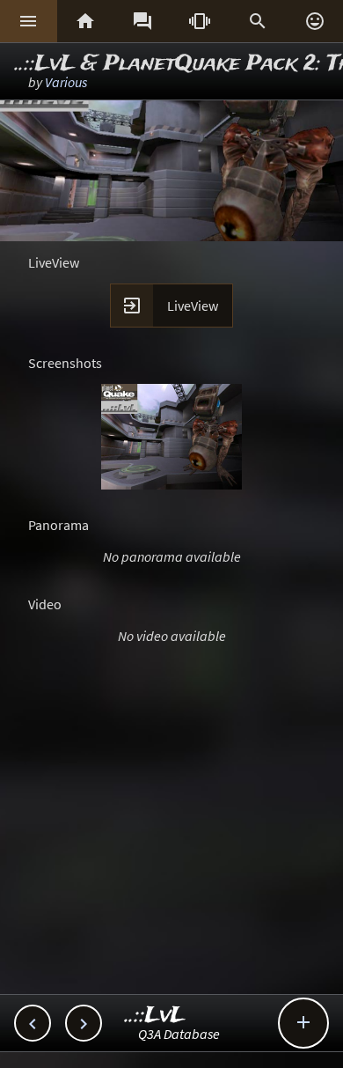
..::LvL (155, 1015)
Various (66, 82)
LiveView (192, 305)
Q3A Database (179, 1033)
